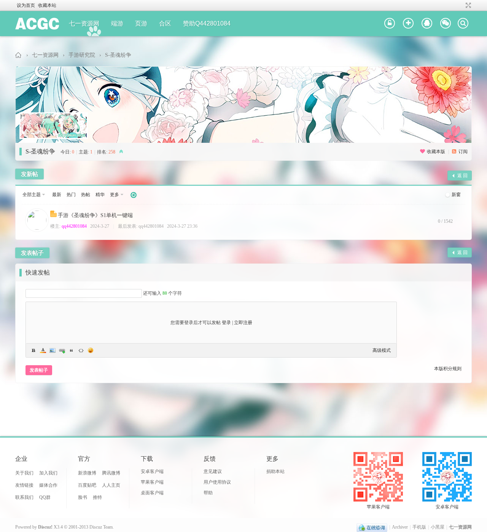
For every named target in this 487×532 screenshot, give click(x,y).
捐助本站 (275, 471)
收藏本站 (47, 5)
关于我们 (24, 473)
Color (43, 350)
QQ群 (45, 497)
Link (62, 350)
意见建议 (213, 471)
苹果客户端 (152, 482)
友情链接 (24, 485)
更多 (114, 194)
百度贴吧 (87, 485)
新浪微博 (87, 473)
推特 (97, 497)
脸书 (82, 497)
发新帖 (29, 174)
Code (81, 350)
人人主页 (111, 485)
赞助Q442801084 (207, 23)
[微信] (445, 23)
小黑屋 (437, 527)
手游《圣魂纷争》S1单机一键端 (95, 215)
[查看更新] (134, 195)
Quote (71, 350)
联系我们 (24, 497)
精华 (100, 194)
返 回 (462, 175)
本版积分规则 (448, 368)
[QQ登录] (427, 23)
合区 (165, 23)
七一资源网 (84, 23)
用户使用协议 (217, 482)
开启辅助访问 (461, 5)
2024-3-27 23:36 (182, 226)
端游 (117, 23)
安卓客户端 (152, 471)
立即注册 (243, 322)
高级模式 (381, 350)
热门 (71, 194)
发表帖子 (32, 253)
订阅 (463, 151)
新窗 (456, 194)
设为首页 (26, 5)
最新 (56, 194)
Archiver (400, 527)
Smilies (90, 350)
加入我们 (48, 473)
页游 (141, 23)
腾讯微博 (111, 473)
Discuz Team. (101, 527)
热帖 (85, 194)
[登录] (389, 23)
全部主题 (31, 194)
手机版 (419, 527)
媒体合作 (48, 485)
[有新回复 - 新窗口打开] (54, 215)
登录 (226, 322)
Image (52, 350)
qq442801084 (74, 226)
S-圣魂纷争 (118, 55)
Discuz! (45, 527)
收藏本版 (436, 151)
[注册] (408, 23)
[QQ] (371, 527)
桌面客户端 (152, 492)
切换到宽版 (467, 5)
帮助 (208, 492)
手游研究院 (81, 55)
